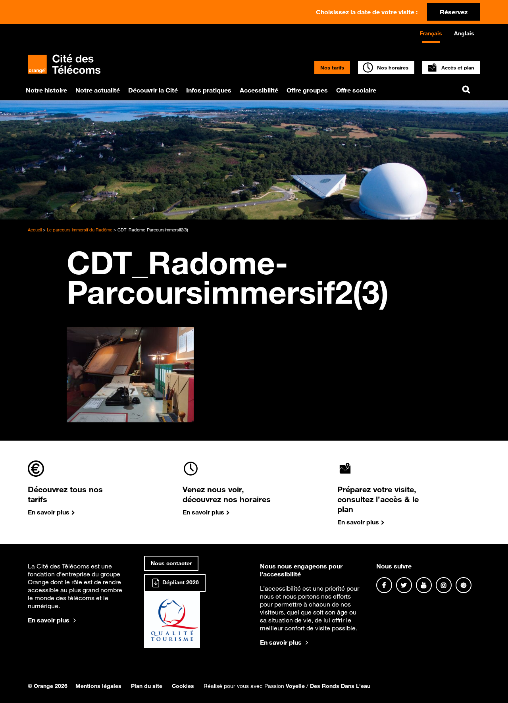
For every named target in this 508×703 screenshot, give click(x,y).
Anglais (464, 33)
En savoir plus (48, 620)
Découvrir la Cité (153, 90)
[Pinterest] (463, 585)
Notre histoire (46, 90)
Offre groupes (307, 90)
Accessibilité (259, 90)
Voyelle (295, 686)
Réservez (454, 12)
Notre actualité (97, 90)
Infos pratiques (208, 90)
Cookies (183, 686)
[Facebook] (384, 585)
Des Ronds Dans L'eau (340, 686)
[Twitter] (404, 585)
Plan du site (146, 686)
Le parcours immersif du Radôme (79, 230)
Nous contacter (171, 563)
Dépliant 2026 (180, 582)
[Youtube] (424, 585)
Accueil (35, 230)
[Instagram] (444, 585)
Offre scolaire (356, 90)
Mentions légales (98, 686)
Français (431, 33)
